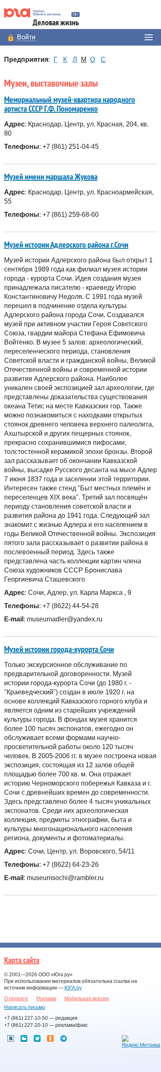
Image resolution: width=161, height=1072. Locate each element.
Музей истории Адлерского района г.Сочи (66, 245)
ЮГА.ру (73, 988)
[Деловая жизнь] (35, 12)
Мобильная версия (86, 999)
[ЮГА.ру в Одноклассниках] (50, 1038)
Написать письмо (24, 1007)
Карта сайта (21, 960)
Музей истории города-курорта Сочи (59, 649)
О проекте (16, 999)
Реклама (46, 999)
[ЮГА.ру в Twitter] (37, 1038)
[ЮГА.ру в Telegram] (63, 1038)
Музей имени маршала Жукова (50, 177)
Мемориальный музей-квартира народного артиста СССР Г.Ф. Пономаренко (69, 104)
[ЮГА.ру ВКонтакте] (10, 1038)
